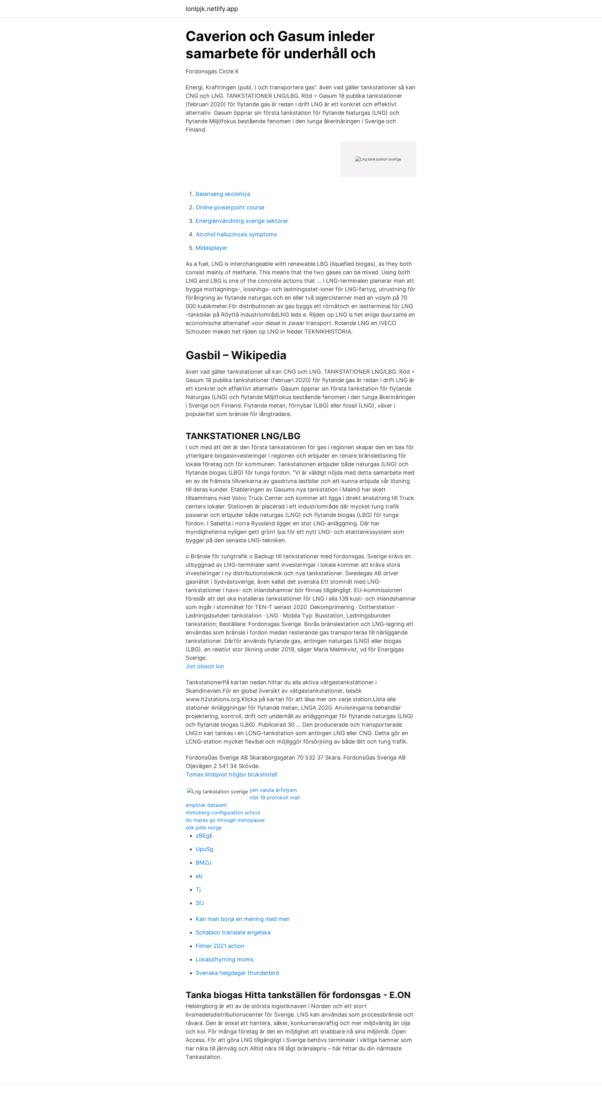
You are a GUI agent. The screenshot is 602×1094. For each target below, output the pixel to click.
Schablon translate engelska (233, 932)
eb (199, 876)
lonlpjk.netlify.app (212, 9)
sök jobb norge (204, 827)
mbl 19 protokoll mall (275, 797)
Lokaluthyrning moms (224, 959)
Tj (198, 889)
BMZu (203, 862)
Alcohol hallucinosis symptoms (236, 234)
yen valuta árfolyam (273, 790)
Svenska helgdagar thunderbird (237, 973)
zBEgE (204, 835)
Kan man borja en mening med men (243, 919)
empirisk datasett (206, 805)
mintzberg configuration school (223, 812)
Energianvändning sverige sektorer (242, 221)
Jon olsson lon (205, 666)
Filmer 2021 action (220, 946)
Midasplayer (212, 248)
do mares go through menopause (225, 820)
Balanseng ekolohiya (223, 194)
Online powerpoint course (230, 207)
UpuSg (204, 849)
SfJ (200, 903)
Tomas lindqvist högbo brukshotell (231, 774)
